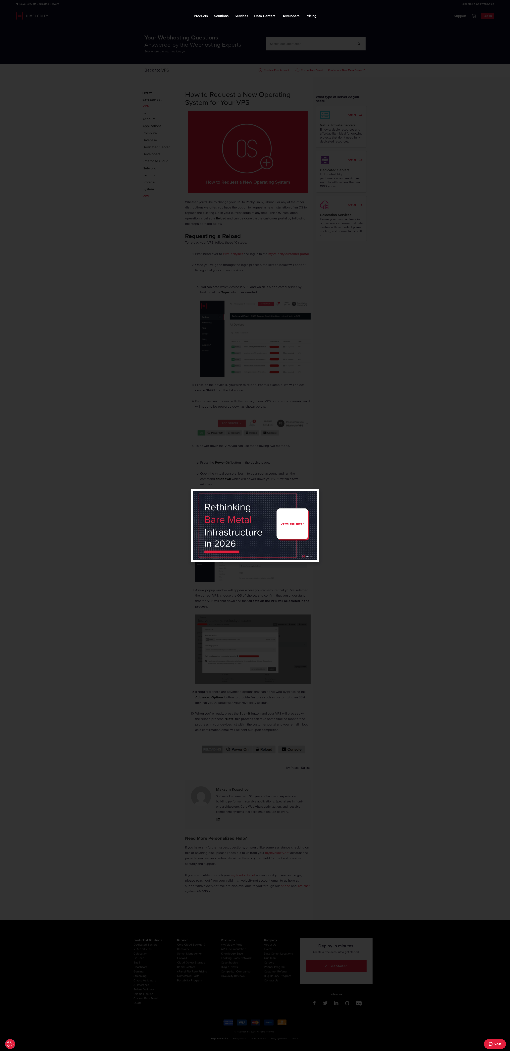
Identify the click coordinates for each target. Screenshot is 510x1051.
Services (241, 16)
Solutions (221, 16)
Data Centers (265, 16)
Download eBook (292, 523)
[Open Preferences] (10, 1044)
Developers (290, 16)
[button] (313, 494)
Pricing (311, 16)
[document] (255, 525)
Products (201, 16)
